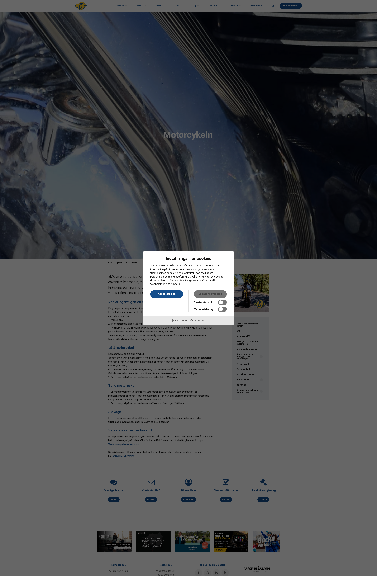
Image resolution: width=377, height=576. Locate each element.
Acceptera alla (167, 293)
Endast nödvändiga (210, 293)
